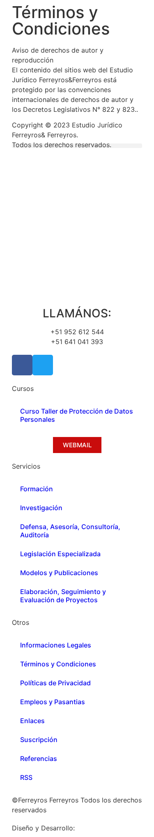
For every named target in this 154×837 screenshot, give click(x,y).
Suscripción (38, 739)
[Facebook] (22, 365)
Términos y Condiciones (58, 664)
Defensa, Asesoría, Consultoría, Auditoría (70, 531)
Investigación (41, 508)
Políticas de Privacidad (55, 683)
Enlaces (32, 721)
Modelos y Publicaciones (59, 573)
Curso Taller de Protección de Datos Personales (76, 415)
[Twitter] (42, 365)
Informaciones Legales (55, 645)
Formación (36, 489)
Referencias (38, 758)
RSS (26, 777)
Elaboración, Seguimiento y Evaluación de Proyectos (63, 595)
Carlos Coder (97, 828)
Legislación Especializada (60, 554)
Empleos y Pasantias (52, 702)
